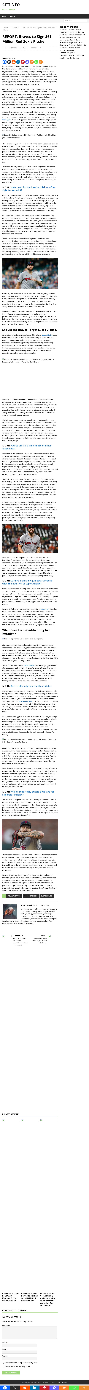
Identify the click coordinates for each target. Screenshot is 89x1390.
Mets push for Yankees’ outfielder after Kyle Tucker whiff (28, 189)
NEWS (4, 16)
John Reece (24, 48)
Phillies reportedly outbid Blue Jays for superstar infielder (28, 793)
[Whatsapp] (36, 62)
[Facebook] (5, 62)
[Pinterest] (23, 62)
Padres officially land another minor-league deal (27, 447)
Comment (6, 1325)
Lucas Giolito (46, 896)
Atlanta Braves (14, 896)
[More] (41, 62)
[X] (9, 62)
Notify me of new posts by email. (17, 1366)
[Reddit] (14, 62)
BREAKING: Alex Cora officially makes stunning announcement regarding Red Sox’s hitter (47, 1299)
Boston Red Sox (31, 896)
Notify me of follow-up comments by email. (21, 1362)
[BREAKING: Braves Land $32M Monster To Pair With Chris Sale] (11, 1205)
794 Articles (44, 905)
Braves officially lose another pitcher (31, 686)
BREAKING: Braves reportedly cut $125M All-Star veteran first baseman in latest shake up (72, 37)
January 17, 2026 (11, 48)
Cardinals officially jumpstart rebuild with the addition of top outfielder (27, 582)
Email (4, 1349)
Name (4, 1342)
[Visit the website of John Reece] (3, 927)
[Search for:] (75, 20)
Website (5, 1356)
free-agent (6, 120)
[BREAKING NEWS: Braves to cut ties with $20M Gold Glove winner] (30, 1205)
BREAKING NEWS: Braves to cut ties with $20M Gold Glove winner (29, 1297)
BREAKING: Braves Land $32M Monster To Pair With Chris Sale (10, 1297)
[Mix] (32, 62)
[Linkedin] (18, 62)
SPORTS (12, 16)
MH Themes (63, 1382)
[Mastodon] (27, 62)
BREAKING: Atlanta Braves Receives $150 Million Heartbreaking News (70, 50)
